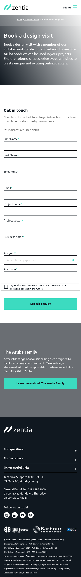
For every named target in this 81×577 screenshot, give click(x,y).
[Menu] (75, 7)
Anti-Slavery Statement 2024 (17, 547)
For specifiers (14, 449)
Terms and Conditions (41, 539)
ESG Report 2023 (39, 552)
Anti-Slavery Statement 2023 (44, 547)
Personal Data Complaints (16, 543)
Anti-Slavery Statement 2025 (41, 543)
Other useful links (16, 467)
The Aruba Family (31, 19)
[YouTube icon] (23, 515)
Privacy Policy (58, 539)
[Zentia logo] (16, 7)
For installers (13, 458)
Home (19, 19)
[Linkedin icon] (15, 515)
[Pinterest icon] (31, 515)
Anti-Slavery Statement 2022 (17, 552)
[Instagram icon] (7, 515)
